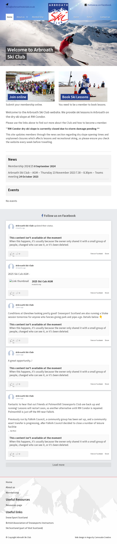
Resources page (14, 505)
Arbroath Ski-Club (25, 225)
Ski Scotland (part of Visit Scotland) (24, 527)
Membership (38, 17)
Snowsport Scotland (69, 313)
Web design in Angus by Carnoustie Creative (93, 537)
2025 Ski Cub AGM (42, 281)
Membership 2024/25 (21, 166)
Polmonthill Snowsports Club (64, 404)
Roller (89, 17)
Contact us (105, 17)
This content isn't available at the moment (35, 237)
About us (21, 17)
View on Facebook (96, 254)
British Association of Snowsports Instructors (30, 522)
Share (107, 254)
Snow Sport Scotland (17, 517)
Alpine (76, 17)
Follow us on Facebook (60, 216)
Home (9, 17)
